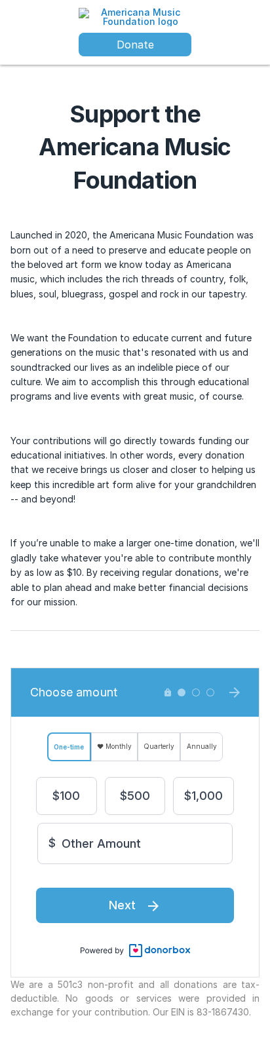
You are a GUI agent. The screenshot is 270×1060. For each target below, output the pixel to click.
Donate (135, 44)
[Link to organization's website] (135, 16)
